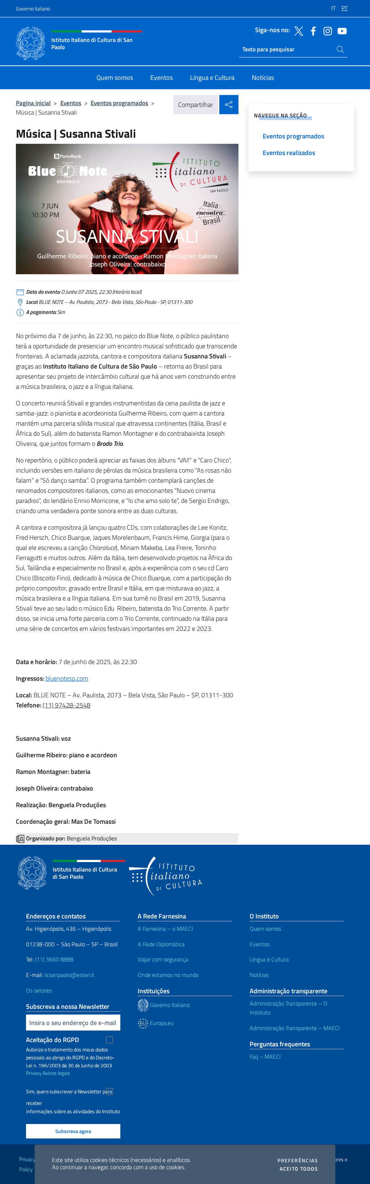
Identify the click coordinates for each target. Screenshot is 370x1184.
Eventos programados (119, 102)
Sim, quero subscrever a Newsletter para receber (69, 1092)
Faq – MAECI (265, 1056)
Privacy (34, 1073)
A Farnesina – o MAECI (165, 928)
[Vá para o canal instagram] (326, 30)
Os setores (39, 990)
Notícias (259, 974)
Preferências (298, 1160)
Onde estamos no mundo (168, 974)
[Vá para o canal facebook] (311, 30)
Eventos (70, 102)
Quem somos (265, 928)
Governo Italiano (169, 1004)
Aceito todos (299, 1168)
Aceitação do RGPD (52, 1040)
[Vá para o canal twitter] (297, 30)
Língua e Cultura (269, 959)
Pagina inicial (33, 102)
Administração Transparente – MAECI (295, 1028)
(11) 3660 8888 (53, 959)
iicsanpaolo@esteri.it (69, 974)
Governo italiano (33, 8)
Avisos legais (56, 1073)
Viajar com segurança (163, 959)
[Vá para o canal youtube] (340, 30)
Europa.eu (161, 1023)
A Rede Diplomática (161, 944)
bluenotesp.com (67, 678)
